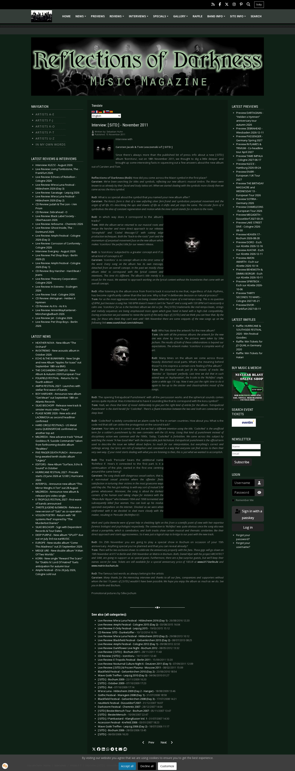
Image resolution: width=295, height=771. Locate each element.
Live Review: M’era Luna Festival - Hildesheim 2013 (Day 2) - (143, 636)
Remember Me (245, 500)
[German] (100, 111)
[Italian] (104, 111)
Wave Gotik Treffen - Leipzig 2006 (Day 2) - (133, 726)
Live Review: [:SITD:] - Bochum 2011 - (130, 652)
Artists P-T (45, 132)
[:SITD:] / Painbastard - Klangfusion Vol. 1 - (133, 718)
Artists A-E (45, 114)
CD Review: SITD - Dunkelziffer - (127, 632)
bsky (259, 4)
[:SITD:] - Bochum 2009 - (122, 679)
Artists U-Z (45, 138)
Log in (248, 527)
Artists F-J (44, 120)
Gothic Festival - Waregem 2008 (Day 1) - (132, 695)
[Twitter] (227, 5)
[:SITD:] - (113, 734)
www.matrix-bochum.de (105, 565)
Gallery (181, 17)
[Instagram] (234, 5)
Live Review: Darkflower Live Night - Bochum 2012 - (138, 648)
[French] (97, 111)
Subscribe (241, 462)
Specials (161, 17)
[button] (94, 749)
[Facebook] (220, 5)
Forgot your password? (243, 537)
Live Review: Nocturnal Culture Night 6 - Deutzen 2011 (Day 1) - (145, 663)
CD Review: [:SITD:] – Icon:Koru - (127, 656)
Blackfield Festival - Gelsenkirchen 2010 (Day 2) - (137, 671)
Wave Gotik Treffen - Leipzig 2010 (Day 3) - (133, 675)
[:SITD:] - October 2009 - (122, 683)
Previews (98, 16)
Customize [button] (167, 766)
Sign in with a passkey (251, 514)
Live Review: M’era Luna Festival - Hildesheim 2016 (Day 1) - (143, 620)
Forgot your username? (243, 545)
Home (66, 16)
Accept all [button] (127, 766)
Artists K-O (45, 126)
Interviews (139, 17)
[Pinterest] (241, 5)
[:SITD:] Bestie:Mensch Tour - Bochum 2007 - (134, 711)
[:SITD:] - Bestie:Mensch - (123, 714)
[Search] (248, 5)
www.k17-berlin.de (207, 562)
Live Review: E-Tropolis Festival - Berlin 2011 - (135, 659)
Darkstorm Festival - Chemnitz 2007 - (130, 706)
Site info (238, 17)
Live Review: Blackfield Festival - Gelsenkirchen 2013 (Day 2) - (145, 640)
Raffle (197, 16)
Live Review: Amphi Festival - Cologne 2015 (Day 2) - (139, 624)
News (81, 17)
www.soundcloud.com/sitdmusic (125, 322)
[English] (93, 111)
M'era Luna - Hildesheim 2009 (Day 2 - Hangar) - (136, 691)
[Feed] (213, 5)
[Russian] (108, 111)
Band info (216, 17)
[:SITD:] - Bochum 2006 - (122, 730)
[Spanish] (111, 111)
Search (256, 16)
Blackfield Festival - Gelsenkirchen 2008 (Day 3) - (137, 699)
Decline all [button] (147, 766)
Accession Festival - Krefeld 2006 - (128, 722)
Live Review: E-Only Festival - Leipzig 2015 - (134, 628)
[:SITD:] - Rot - (116, 687)
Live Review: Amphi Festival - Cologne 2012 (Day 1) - (139, 644)
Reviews (117, 17)
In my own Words (51, 144)
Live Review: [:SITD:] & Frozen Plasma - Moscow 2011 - (140, 667)
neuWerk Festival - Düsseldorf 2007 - (130, 703)
